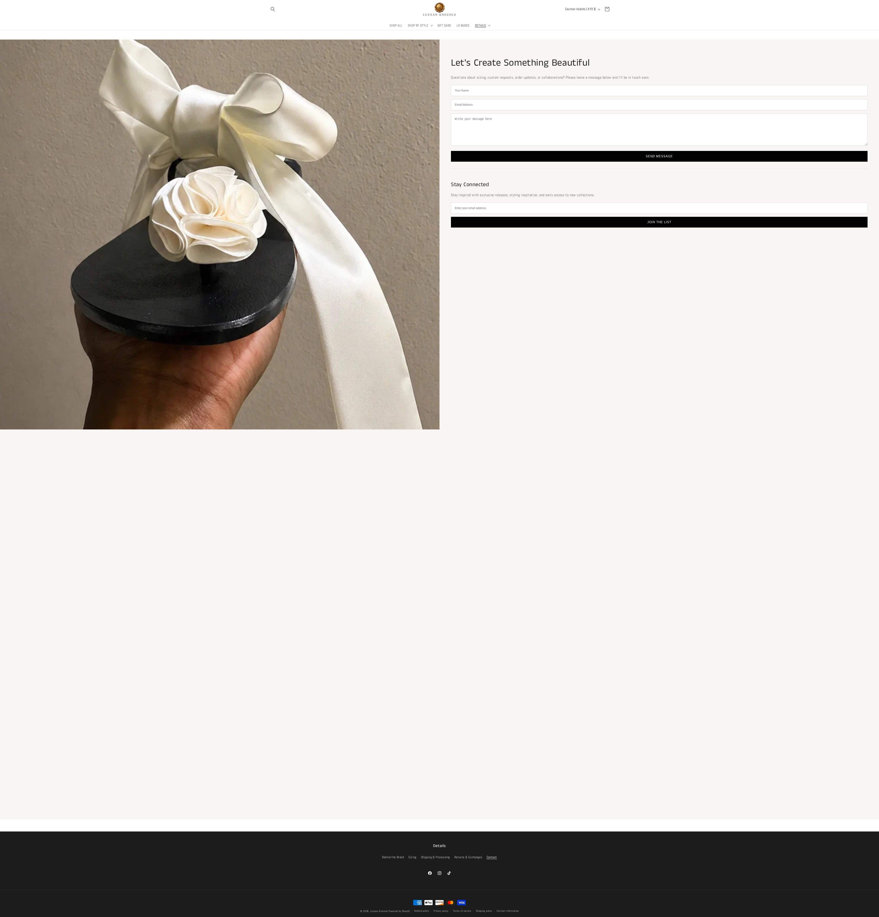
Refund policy (421, 911)
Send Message (659, 156)
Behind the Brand (393, 857)
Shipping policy (484, 911)
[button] (273, 9)
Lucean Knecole (379, 911)
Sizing (412, 857)
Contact (492, 857)
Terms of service (462, 911)
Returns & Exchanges (468, 857)
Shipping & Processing (435, 857)
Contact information (508, 911)
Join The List (659, 222)
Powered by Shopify (399, 911)
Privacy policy (441, 911)
